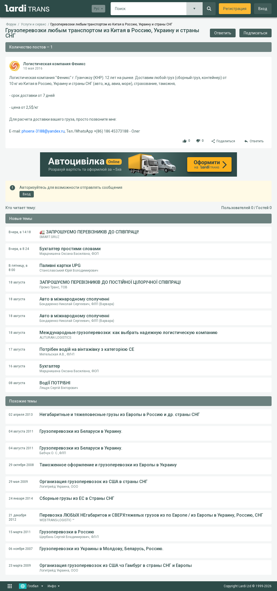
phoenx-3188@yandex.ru (43, 131)
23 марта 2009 (20, 565)
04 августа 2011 (21, 431)
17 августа (17, 349)
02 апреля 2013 (21, 415)
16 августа (17, 366)
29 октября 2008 (21, 465)
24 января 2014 (21, 498)
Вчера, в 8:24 (19, 249)
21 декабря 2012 (17, 517)
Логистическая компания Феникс (54, 64)
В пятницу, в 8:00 (18, 268)
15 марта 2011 (20, 532)
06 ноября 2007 (21, 549)
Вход (262, 8)
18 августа (17, 282)
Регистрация (234, 8)
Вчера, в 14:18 (20, 232)
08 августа (17, 383)
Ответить (222, 33)
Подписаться (255, 33)
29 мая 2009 (18, 482)
